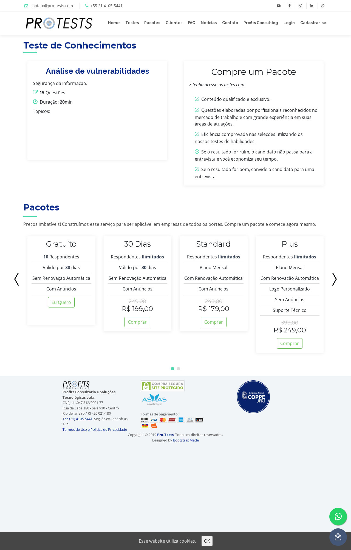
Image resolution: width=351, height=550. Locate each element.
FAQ (191, 23)
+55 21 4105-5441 (106, 5)
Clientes (174, 23)
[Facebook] (289, 6)
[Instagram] (300, 6)
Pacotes (152, 23)
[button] (172, 368)
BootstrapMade (186, 440)
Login (289, 23)
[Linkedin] (311, 6)
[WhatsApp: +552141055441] (323, 6)
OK (207, 541)
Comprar (137, 322)
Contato (230, 23)
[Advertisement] (31, 410)
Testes (132, 23)
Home (114, 23)
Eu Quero (61, 302)
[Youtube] (278, 6)
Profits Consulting (261, 23)
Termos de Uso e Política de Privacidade (95, 429)
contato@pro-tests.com (51, 5)
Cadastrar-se (313, 23)
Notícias (209, 23)
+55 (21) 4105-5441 (77, 418)
